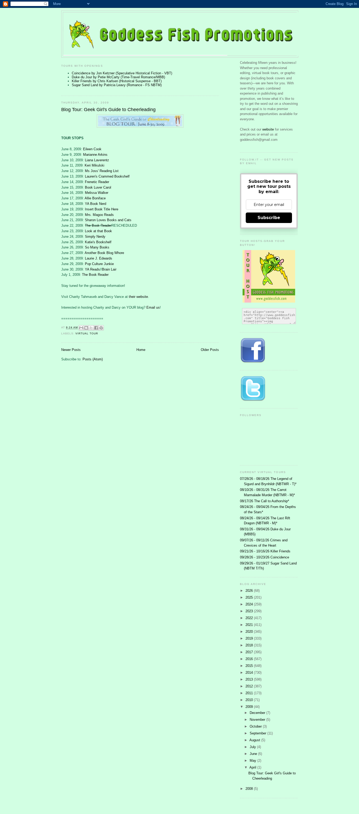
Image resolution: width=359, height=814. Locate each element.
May (253, 761)
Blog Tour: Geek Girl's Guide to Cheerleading (108, 109)
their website (138, 297)
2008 (249, 789)
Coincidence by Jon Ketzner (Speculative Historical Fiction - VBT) (122, 73)
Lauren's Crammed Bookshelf (107, 176)
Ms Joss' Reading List (102, 171)
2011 (249, 693)
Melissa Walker (96, 193)
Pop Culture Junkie (99, 264)
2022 (249, 618)
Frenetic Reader (97, 182)
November (258, 720)
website (268, 129)
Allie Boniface (95, 198)
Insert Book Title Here (101, 209)
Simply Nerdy (95, 237)
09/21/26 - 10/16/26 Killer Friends (265, 551)
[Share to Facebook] (96, 327)
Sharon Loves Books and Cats (108, 220)
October (256, 726)
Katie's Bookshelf (98, 242)
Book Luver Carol (98, 187)
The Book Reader (98, 225)
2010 (249, 700)
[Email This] (81, 327)
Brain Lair (109, 269)
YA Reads (92, 269)
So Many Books (97, 247)
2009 (249, 707)
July (253, 747)
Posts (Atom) (93, 359)
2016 (249, 659)
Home (140, 350)
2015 (249, 666)
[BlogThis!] (86, 327)
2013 (249, 679)
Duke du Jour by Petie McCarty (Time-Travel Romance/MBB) (118, 77)
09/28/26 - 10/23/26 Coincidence (264, 557)
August (255, 740)
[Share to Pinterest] (101, 327)
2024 (249, 604)
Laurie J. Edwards (98, 258)
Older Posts (210, 350)
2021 (249, 625)
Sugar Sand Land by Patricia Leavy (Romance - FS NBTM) (117, 85)
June (254, 754)
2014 (249, 673)
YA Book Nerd (95, 204)
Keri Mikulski (94, 165)
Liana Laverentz (97, 160)
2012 (249, 686)
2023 (249, 611)
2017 (249, 652)
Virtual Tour (86, 333)
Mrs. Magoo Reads (99, 215)
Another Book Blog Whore (104, 253)
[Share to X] (91, 327)
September (258, 733)
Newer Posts (71, 350)
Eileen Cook (92, 149)
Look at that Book (98, 231)
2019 (249, 638)
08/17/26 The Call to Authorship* (264, 501)
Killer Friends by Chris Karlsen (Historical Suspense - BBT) (117, 81)
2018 (249, 645)
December (258, 713)
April (253, 767)
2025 (249, 597)
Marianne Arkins (95, 155)
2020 (249, 632)
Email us (153, 307)
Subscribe (269, 217)
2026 (249, 591)
